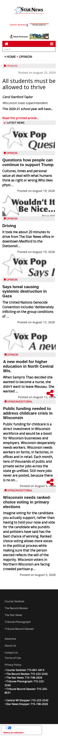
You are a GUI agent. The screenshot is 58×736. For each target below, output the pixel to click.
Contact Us (11, 652)
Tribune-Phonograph (18, 622)
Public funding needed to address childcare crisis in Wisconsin (28, 413)
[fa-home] (5, 44)
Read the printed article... (20, 118)
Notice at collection (13, 732)
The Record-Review (16, 608)
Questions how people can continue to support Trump (28, 162)
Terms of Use (13, 658)
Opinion (25, 57)
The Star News (13, 615)
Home (11, 57)
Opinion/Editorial (19, 401)
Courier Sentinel (14, 601)
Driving (9, 225)
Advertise (10, 638)
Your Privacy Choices (24, 727)
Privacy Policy (13, 664)
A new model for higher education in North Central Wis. (28, 366)
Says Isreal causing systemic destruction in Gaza (24, 291)
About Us (10, 645)
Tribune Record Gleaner (19, 629)
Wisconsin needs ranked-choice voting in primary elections (27, 502)
